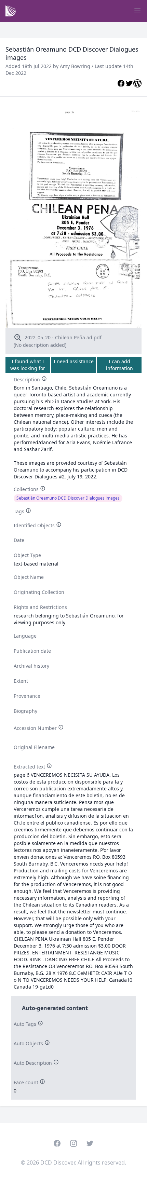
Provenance (27, 696)
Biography (25, 711)
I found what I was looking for (27, 364)
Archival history (31, 666)
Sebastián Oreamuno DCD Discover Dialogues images (68, 498)
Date (19, 540)
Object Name (29, 577)
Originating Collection (39, 592)
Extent (21, 681)
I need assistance (74, 361)
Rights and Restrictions (40, 607)
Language (25, 636)
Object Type (27, 555)
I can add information (119, 364)
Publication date (32, 651)
